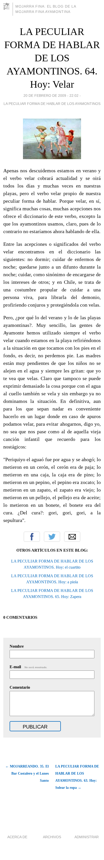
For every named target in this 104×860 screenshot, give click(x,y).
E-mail (28, 667)
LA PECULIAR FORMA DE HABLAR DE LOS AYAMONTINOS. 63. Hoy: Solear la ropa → (77, 777)
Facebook (32, 537)
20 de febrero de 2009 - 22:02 (51, 96)
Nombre (17, 646)
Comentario (20, 687)
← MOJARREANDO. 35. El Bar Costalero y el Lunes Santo (27, 773)
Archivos (52, 837)
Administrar (86, 837)
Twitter (52, 537)
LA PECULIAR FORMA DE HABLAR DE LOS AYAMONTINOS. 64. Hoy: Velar (52, 58)
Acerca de (17, 837)
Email (72, 537)
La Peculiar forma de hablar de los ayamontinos (52, 104)
